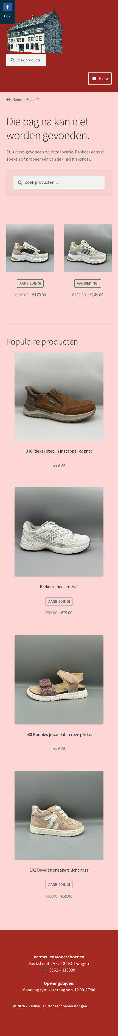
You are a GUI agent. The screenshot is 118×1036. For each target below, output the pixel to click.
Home (17, 99)
